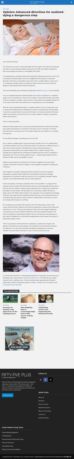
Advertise (41, 401)
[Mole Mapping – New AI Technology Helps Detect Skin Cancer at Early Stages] (28, 298)
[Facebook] (45, 380)
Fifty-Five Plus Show (8, 442)
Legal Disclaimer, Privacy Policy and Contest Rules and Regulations (52, 456)
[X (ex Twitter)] (40, 380)
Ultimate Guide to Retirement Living (12, 439)
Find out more (7, 395)
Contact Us (41, 414)
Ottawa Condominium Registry (11, 449)
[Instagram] (50, 380)
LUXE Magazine (6, 436)
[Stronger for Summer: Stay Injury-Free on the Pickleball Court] (10, 298)
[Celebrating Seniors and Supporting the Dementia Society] (45, 298)
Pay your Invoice (43, 404)
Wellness (6, 9)
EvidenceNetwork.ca (32, 278)
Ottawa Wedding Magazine (10, 432)
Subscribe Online (43, 418)
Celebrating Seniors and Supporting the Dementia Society (45, 310)
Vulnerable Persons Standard (12, 285)
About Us (41, 397)
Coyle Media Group (7, 446)
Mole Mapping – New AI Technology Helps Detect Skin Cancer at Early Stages (28, 313)
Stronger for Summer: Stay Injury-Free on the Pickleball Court (10, 311)
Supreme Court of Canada (45, 90)
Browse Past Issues (44, 407)
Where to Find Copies (44, 411)
